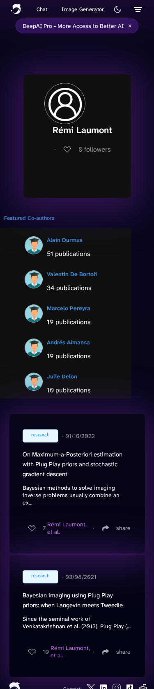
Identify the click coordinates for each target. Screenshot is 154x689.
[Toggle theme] (117, 9)
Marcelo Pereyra (68, 308)
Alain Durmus (65, 240)
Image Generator (83, 9)
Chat (42, 9)
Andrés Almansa (68, 342)
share (123, 528)
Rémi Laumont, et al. (67, 528)
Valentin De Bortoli (72, 274)
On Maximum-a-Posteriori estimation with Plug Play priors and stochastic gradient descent (72, 464)
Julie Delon (62, 376)
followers (94, 149)
